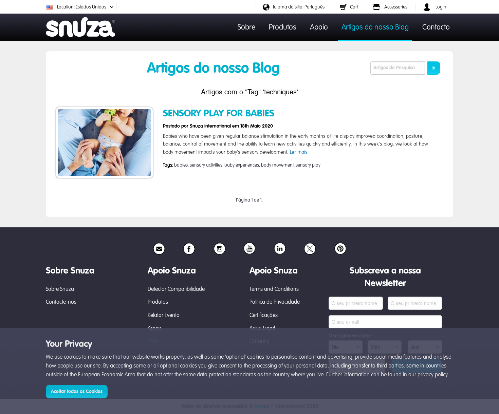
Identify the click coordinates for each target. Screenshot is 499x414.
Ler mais (299, 152)
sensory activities (206, 165)
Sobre (246, 27)
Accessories (395, 7)
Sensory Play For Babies (218, 113)
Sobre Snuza (60, 289)
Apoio (319, 27)
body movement (277, 165)
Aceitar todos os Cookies (77, 391)
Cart (354, 7)
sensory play (308, 165)
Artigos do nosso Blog (375, 27)
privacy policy (433, 375)
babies (181, 165)
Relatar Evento (164, 315)
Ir (433, 68)
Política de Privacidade (275, 302)
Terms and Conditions (274, 289)
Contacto (436, 27)
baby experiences (241, 165)
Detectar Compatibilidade (176, 289)
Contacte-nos (61, 302)
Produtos (282, 27)
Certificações (264, 315)
